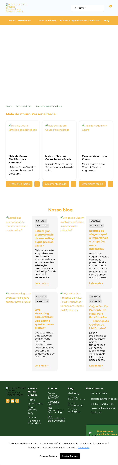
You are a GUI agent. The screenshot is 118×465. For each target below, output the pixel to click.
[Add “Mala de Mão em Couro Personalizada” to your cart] (73, 184)
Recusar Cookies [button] (48, 456)
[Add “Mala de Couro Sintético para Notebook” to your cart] (37, 184)
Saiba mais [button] (84, 447)
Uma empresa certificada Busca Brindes (107, 434)
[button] (19, 184)
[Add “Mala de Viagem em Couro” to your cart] (110, 184)
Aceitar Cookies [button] (70, 456)
